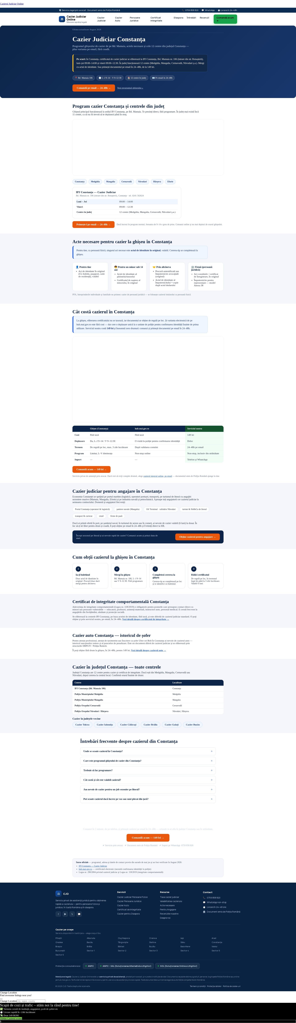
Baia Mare (185, 946)
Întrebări (191, 17)
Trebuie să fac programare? (98, 770)
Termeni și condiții (198, 986)
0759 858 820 (191, 10)
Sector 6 (60, 954)
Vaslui (214, 946)
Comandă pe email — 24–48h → (94, 88)
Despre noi (165, 918)
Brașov (59, 946)
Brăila (89, 946)
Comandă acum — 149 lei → (91, 469)
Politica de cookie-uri (231, 986)
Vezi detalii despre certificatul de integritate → (145, 619)
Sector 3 (153, 950)
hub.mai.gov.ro (85, 869)
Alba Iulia (91, 938)
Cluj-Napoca (124, 938)
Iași (182, 938)
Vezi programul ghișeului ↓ (130, 88)
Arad (214, 938)
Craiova (153, 938)
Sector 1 (91, 950)
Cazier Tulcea (82, 724)
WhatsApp (210, 10)
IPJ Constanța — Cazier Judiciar (93, 866)
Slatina (152, 942)
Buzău (152, 946)
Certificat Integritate (156, 19)
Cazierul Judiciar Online (12, 3)
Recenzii (204, 17)
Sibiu (183, 942)
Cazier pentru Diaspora (128, 913)
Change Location (8, 1001)
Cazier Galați (172, 724)
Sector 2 (122, 950)
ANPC (91, 966)
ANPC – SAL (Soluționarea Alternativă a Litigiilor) (127, 966)
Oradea (59, 942)
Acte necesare (167, 905)
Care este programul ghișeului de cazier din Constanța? (112, 760)
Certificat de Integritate (129, 909)
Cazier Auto (118, 19)
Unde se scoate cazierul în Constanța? (103, 751)
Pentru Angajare (168, 909)
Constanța (217, 942)
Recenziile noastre (169, 913)
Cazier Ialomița (105, 724)
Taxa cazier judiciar (169, 897)
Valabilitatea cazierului (171, 901)
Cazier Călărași (128, 724)
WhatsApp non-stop (216, 902)
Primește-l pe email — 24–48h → (93, 224)
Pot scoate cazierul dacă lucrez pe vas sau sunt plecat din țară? (115, 799)
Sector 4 (185, 950)
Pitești (59, 938)
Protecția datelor (214, 986)
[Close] (1, 998)
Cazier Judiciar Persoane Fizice (132, 897)
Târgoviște (123, 942)
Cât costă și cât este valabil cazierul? (102, 780)
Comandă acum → (225, 19)
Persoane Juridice (135, 19)
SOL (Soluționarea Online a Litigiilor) (178, 966)
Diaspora (178, 17)
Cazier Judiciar (101, 19)
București (60, 950)
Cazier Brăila (150, 724)
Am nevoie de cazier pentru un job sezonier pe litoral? (111, 789)
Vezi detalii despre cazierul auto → (148, 650)
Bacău (90, 942)
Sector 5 (216, 950)
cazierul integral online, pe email (157, 476)
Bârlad (121, 946)
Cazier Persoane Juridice (129, 901)
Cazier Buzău (193, 724)
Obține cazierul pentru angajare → (197, 537)
